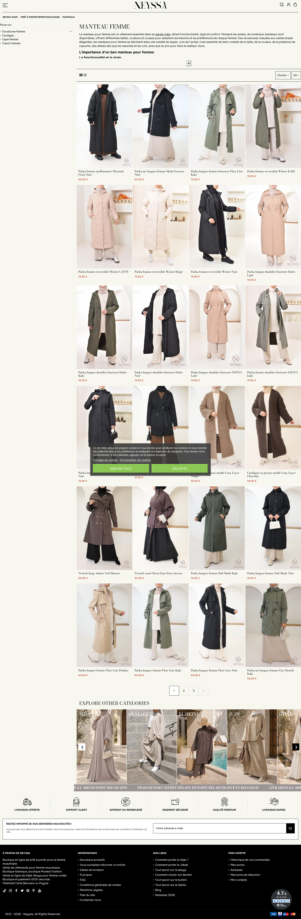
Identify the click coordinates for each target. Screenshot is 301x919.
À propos (86, 875)
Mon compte (238, 880)
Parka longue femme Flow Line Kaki (158, 670)
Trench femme (11, 43)
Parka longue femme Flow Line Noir (214, 670)
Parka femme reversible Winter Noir (214, 272)
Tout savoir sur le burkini (171, 880)
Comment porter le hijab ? (171, 860)
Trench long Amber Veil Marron (99, 573)
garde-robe (162, 34)
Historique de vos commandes (250, 860)
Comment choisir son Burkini (173, 875)
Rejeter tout (121, 468)
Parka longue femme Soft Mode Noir (270, 573)
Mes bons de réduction (245, 875)
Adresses (236, 870)
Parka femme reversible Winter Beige (159, 272)
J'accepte (179, 468)
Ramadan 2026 (165, 895)
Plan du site (87, 895)
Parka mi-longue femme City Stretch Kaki (270, 672)
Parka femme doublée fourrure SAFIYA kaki (272, 374)
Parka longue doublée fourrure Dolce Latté (271, 273)
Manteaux (6, 25)
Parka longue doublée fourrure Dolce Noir (159, 374)
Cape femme (10, 39)
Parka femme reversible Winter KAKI (271, 171)
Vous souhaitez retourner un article (102, 865)
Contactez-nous (90, 900)
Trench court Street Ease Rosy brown (158, 573)
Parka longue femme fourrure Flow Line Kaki (217, 173)
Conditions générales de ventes (100, 885)
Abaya (37, 875)
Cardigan (8, 35)
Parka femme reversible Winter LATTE (103, 272)
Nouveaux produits (92, 860)
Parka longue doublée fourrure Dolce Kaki (102, 374)
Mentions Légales (91, 890)
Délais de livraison (92, 870)
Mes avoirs (237, 865)
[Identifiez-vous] (289, 5)
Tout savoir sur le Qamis (170, 885)
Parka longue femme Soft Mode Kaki (214, 573)
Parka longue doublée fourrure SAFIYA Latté (216, 374)
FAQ (83, 880)
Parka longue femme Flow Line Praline (103, 670)
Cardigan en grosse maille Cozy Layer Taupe (215, 474)
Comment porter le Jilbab (171, 865)
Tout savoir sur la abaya (170, 870)
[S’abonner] (290, 828)
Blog (158, 890)
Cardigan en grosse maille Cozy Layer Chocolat (271, 474)
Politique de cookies (105, 460)
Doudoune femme (13, 31)
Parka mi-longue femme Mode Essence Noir (159, 173)
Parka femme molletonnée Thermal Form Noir (101, 173)
